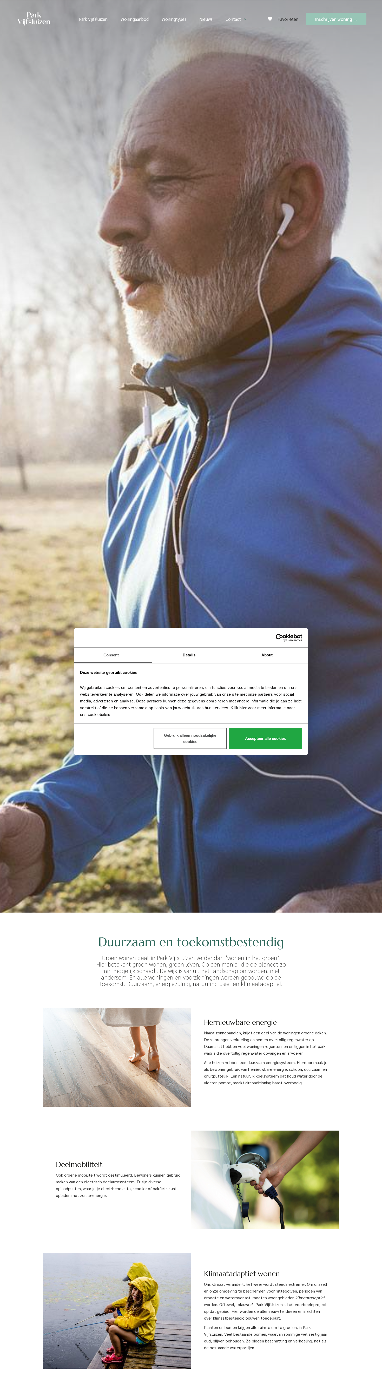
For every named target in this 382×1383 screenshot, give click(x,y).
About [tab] (267, 655)
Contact (233, 19)
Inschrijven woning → (336, 19)
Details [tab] (189, 655)
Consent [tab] (111, 655)
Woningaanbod (135, 19)
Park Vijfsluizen (93, 19)
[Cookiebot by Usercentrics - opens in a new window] (279, 638)
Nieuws (206, 19)
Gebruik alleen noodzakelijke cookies (190, 738)
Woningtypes (174, 19)
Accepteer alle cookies (265, 738)
